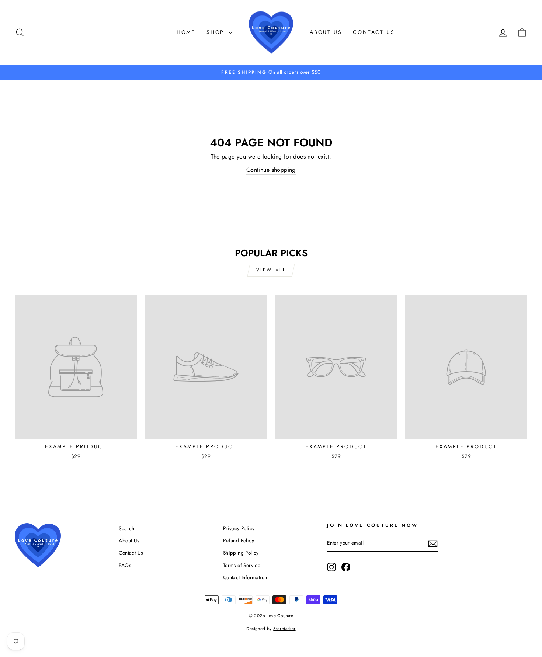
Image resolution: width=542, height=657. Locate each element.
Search (126, 528)
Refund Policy (238, 540)
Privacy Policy (239, 528)
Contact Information (245, 577)
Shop (216, 32)
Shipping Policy (241, 552)
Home (186, 32)
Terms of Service (241, 565)
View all (271, 270)
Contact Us (374, 32)
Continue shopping (271, 170)
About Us (326, 32)
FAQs (125, 565)
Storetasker (284, 628)
